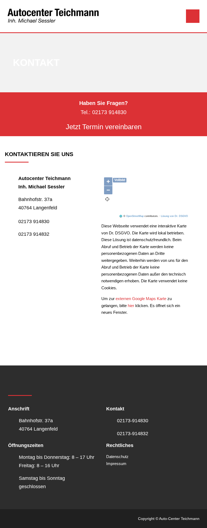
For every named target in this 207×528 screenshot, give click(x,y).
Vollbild (119, 180)
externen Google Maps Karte (140, 298)
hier (131, 305)
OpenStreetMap (135, 216)
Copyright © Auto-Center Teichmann (168, 518)
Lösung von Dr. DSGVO (174, 216)
